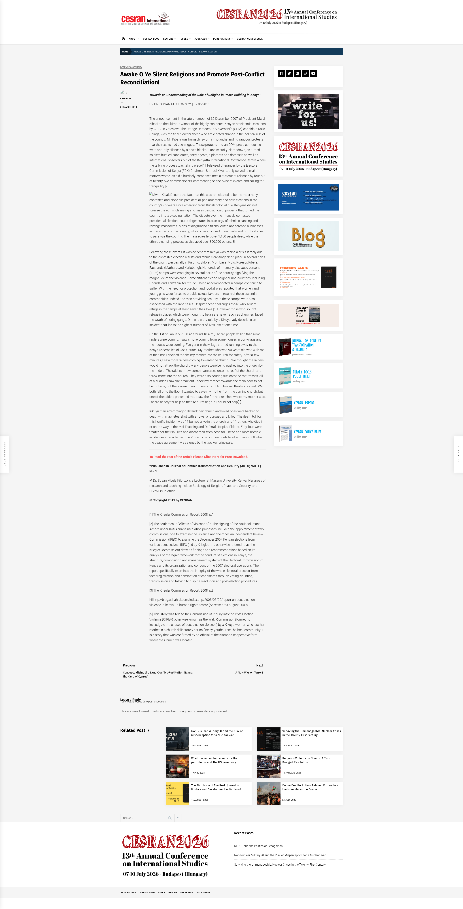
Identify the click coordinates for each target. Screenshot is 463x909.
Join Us (172, 892)
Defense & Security (131, 67)
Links (161, 892)
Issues (184, 39)
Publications (222, 39)
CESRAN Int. (126, 98)
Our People (128, 892)
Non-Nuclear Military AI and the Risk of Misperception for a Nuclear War (280, 855)
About (133, 39)
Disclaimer (203, 892)
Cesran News (147, 892)
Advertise (186, 892)
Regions (168, 39)
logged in (140, 701)
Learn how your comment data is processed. (199, 711)
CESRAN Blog (151, 39)
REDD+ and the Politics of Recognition (258, 846)
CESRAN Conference (250, 39)
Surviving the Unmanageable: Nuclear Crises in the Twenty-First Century (280, 864)
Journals (200, 39)
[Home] (123, 38)
